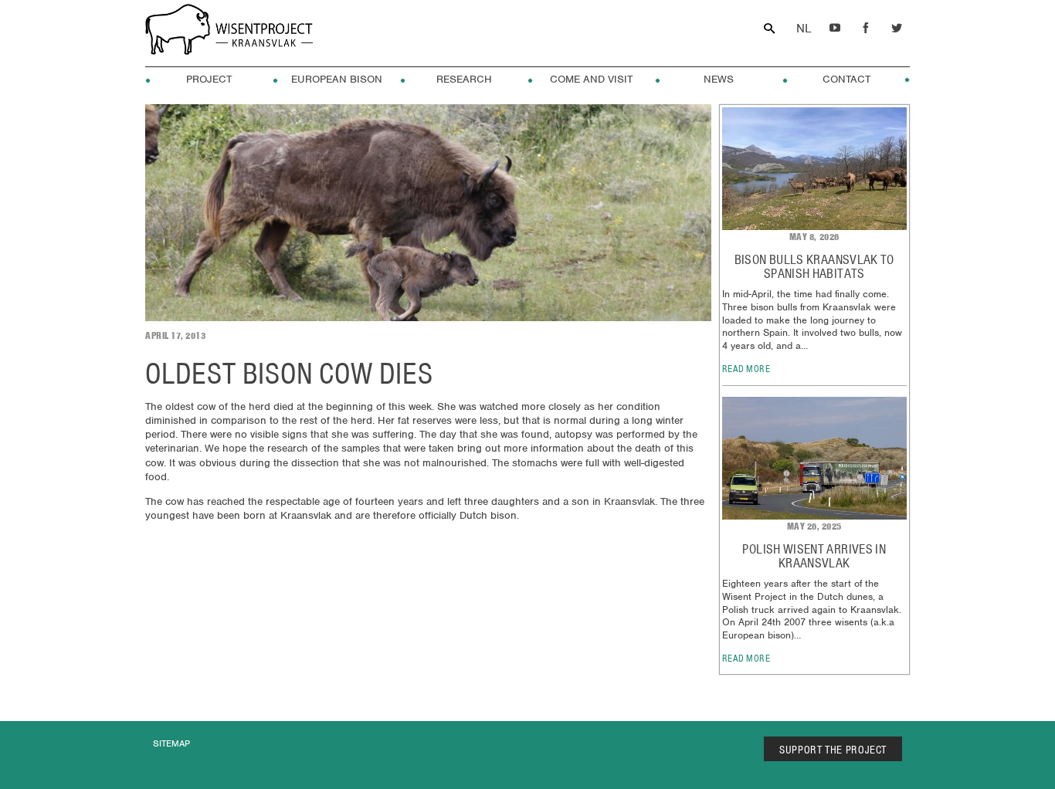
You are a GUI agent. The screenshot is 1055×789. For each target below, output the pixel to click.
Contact (846, 79)
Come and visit (591, 79)
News (719, 79)
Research (464, 79)
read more (746, 368)
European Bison (336, 79)
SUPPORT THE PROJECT (833, 750)
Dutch (803, 28)
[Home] (229, 31)
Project (209, 79)
